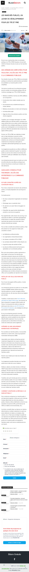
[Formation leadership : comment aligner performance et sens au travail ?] (5, 500)
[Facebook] (14, 559)
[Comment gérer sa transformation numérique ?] (5, 508)
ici (19, 474)
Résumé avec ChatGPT (14, 55)
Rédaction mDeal (14, 494)
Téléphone (6, 453)
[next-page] (4, 513)
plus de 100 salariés (9, 464)
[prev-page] (2, 513)
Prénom (5, 444)
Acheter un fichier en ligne (14, 542)
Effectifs (5, 463)
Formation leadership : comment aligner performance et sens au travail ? (18, 500)
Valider (14, 478)
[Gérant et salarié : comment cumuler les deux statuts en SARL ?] (5, 493)
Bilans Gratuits (7, 30)
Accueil (2, 7)
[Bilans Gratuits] (2, 30)
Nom (4, 439)
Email (5, 458)
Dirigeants (7, 7)
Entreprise (6, 448)
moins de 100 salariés (10, 466)
